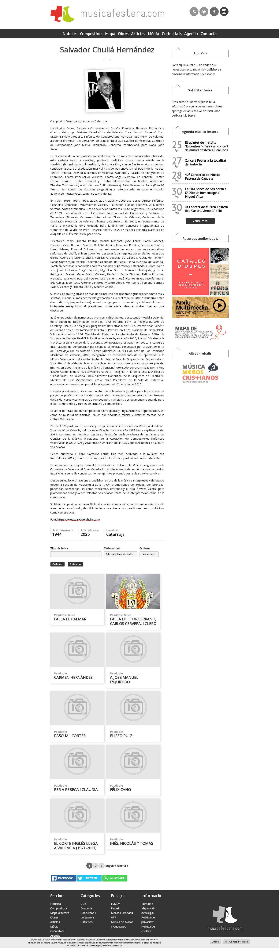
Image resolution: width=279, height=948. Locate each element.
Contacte (147, 904)
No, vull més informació (236, 942)
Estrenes (87, 922)
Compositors (58, 908)
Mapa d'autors (59, 913)
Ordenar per (112, 548)
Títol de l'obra (59, 548)
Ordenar (145, 548)
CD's (84, 904)
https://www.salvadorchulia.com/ (79, 519)
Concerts (86, 908)
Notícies (55, 904)
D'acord (216, 942)
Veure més (200, 221)
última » (123, 865)
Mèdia (54, 926)
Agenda (55, 935)
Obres (54, 917)
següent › (112, 865)
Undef (115, 908)
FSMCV (115, 904)
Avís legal (147, 913)
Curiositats (57, 931)
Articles (55, 922)
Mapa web (148, 908)
